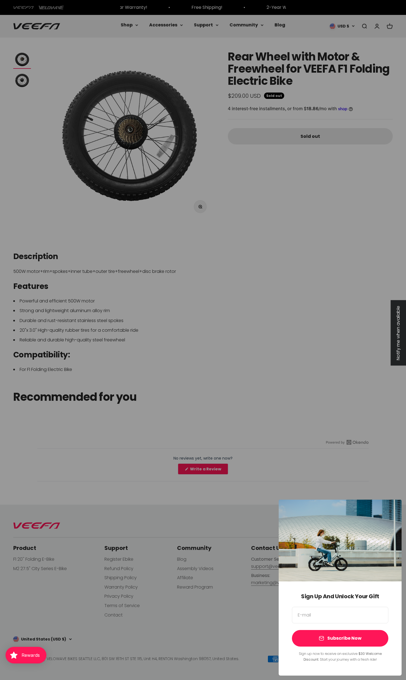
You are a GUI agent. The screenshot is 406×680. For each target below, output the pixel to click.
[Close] (390, 511)
